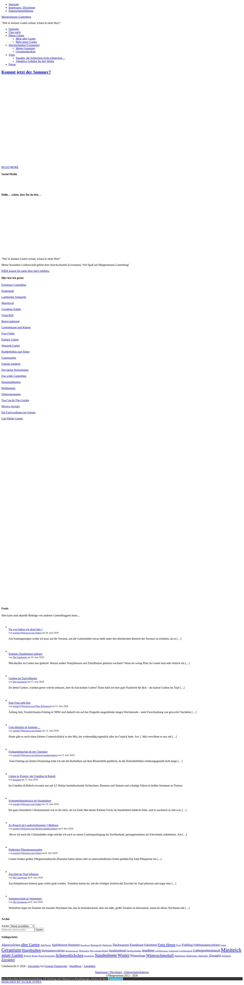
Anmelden (89, 966)
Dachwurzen (121, 945)
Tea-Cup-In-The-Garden (15, 400)
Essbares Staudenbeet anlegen (25, 653)
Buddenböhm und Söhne (15, 351)
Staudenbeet (89, 956)
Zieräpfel (8, 960)
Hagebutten (31, 950)
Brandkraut (85, 945)
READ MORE (10, 167)
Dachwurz (107, 945)
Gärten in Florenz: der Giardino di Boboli (32, 776)
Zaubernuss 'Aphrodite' (197, 955)
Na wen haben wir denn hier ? (26, 629)
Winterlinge (137, 955)
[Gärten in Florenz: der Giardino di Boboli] (12, 773)
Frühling (187, 945)
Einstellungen (115, 978)
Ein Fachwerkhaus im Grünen (18, 412)
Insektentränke (134, 950)
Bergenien (74, 944)
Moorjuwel (7, 303)
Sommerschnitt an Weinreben (25, 898)
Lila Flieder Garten (12, 418)
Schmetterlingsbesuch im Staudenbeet (30, 800)
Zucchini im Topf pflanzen (24, 874)
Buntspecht (96, 945)
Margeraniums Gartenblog (16, 16)
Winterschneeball (160, 955)
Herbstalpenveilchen (53, 950)
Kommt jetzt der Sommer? (26, 72)
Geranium (11, 950)
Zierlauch (226, 955)
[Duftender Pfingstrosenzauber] (12, 847)
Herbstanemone (71, 951)
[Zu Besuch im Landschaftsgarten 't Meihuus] (12, 822)
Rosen (35, 955)
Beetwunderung (10, 321)
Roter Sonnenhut (47, 955)
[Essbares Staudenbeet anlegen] (12, 651)
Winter (124, 955)
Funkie (223, 945)
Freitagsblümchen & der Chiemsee (28, 751)
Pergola (27, 955)
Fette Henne (166, 945)
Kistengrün (7, 290)
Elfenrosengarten (11, 394)
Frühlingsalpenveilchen (206, 944)
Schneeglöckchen (69, 955)
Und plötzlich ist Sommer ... (24, 727)
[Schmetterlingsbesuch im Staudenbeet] (12, 798)
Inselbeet (148, 950)
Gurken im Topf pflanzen (23, 678)
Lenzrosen (174, 950)
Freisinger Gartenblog (13, 284)
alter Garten (30, 944)
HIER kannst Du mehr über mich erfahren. (25, 270)
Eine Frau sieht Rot (19, 702)
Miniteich (231, 950)
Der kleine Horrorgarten (15, 369)
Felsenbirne (150, 944)
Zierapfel (215, 955)
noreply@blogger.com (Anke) (27, 632)
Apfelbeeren (60, 945)
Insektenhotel (117, 950)
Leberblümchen (161, 951)
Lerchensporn (186, 950)
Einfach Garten (10, 339)
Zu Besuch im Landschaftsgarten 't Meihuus (33, 825)
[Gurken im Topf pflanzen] (12, 675)
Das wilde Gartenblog (13, 376)
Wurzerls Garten (10, 345)
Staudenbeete (106, 955)
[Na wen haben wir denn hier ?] (12, 626)
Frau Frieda (7, 333)
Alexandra (33, 966)
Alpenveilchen (10, 945)
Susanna (17, 779)
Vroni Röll (7, 315)
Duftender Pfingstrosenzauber (25, 849)
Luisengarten (8, 357)
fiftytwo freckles (10, 406)
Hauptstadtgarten (11, 382)
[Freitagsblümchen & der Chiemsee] (12, 749)
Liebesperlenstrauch (206, 950)
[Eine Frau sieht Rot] (12, 700)
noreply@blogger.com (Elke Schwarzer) (32, 706)
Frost (178, 945)
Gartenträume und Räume (16, 327)
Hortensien (84, 950)
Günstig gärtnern (10, 363)
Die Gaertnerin (20, 657)
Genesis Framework (55, 966)
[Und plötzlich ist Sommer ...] (12, 724)
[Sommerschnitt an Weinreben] (12, 896)
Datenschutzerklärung (136, 972)
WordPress (75, 966)
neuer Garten (12, 955)
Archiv (5, 925)
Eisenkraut (136, 945)
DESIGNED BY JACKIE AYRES (21, 981)
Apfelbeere (45, 945)
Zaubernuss (179, 955)
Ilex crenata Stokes (99, 950)
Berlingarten (8, 388)
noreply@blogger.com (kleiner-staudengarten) (35, 755)
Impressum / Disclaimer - (109, 972)
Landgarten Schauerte (13, 297)
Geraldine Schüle (11, 309)
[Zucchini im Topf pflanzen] (12, 871)
